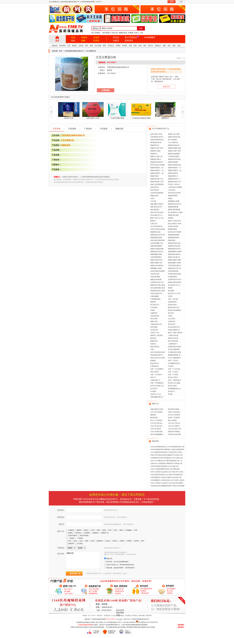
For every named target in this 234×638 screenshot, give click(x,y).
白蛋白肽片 (154, 223)
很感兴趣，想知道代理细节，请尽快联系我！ (121, 568)
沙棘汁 (152, 349)
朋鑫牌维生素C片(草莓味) (158, 181)
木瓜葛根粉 (154, 307)
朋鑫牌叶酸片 (154, 176)
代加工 (136, 33)
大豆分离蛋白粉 (67, 140)
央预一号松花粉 (173, 299)
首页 (57, 41)
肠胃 (91, 45)
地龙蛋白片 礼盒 (155, 394)
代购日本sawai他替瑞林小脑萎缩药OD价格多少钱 (166, 463)
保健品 (84, 37)
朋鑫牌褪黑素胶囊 (156, 246)
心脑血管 (54, 45)
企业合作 (114, 615)
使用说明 (107, 615)
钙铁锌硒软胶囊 (173, 271)
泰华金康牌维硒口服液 (157, 288)
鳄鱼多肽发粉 (172, 305)
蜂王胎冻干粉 (154, 305)
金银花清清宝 (154, 187)
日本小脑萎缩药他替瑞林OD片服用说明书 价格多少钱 (167, 452)
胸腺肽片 (153, 221)
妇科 (86, 45)
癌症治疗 (115, 33)
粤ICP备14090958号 (129, 622)
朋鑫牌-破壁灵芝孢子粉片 (158, 260)
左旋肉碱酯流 (154, 296)
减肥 (164, 45)
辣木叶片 (153, 377)
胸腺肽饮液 (154, 341)
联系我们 (135, 615)
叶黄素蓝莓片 (154, 366)
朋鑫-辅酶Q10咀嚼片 (157, 204)
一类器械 (71, 538)
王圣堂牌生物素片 (174, 156)
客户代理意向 (131, 37)
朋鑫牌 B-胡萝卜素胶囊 (157, 156)
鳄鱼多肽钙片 (154, 363)
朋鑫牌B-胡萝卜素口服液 (158, 148)
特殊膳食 (87, 533)
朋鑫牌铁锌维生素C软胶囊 (176, 246)
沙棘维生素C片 (155, 380)
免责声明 (149, 615)
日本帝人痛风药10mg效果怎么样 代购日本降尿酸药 (166, 483)
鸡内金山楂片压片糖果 (157, 358)
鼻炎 (174, 45)
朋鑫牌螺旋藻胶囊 (156, 237)
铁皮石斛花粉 (154, 190)
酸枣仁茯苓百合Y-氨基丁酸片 (159, 218)
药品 (73, 37)
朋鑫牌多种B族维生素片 (158, 162)
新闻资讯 (129, 41)
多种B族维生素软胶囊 (157, 240)
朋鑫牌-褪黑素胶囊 (174, 209)
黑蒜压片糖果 (172, 386)
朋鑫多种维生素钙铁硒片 (176, 282)
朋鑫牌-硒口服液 (173, 215)
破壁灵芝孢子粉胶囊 (174, 232)
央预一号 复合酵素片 (157, 369)
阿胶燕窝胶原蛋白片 (156, 355)
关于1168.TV (92, 615)
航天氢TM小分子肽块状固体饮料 (178, 293)
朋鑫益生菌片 (154, 195)
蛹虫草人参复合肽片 (174, 221)
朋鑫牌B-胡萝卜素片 (174, 151)
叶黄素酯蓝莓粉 (155, 299)
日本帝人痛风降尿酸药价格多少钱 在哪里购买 (165, 469)
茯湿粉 (170, 296)
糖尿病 (74, 45)
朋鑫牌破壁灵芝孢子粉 (157, 235)
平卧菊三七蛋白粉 (174, 184)
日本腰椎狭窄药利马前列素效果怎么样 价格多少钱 (166, 458)
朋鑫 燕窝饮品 (154, 346)
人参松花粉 (171, 190)
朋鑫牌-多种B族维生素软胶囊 (159, 265)
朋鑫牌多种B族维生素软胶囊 (177, 254)
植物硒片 (153, 360)
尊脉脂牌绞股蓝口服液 (157, 291)
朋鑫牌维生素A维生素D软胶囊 (178, 243)
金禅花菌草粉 (172, 302)
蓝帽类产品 (105, 533)
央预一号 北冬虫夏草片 (175, 369)
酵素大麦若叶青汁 (174, 307)
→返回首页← (180, 627)
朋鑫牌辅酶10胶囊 (156, 254)
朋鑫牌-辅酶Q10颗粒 (174, 260)
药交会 (116, 37)
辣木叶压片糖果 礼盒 (157, 386)
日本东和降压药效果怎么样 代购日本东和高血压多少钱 (168, 474)
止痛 (141, 33)
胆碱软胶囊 (171, 240)
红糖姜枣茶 (154, 313)
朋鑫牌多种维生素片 (174, 159)
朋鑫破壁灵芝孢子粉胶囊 (176, 204)
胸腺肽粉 (153, 302)
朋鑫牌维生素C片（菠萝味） (177, 179)
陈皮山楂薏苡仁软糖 (174, 223)
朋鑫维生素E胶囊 (155, 279)
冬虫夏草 (153, 391)
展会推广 (100, 615)
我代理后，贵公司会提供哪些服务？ (118, 562)
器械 (83, 41)
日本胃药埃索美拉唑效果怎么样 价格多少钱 (164, 466)
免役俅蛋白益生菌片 (174, 193)
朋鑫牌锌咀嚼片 (173, 173)
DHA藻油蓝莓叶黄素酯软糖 (159, 226)
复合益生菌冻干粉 (174, 327)
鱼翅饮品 (153, 344)
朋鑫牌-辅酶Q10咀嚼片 (157, 263)
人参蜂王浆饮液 (173, 335)
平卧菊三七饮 (154, 332)
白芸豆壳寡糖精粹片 (174, 358)
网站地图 (142, 615)
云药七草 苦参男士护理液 (176, 426)
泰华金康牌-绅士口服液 (157, 215)
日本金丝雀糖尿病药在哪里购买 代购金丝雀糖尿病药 (167, 449)
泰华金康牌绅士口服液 (175, 212)
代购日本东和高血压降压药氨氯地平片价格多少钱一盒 (167, 455)
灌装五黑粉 (154, 318)
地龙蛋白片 (171, 391)
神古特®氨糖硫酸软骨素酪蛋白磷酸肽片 (163, 434)
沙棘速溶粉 (171, 321)
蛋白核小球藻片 (173, 377)
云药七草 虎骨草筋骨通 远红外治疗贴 (180, 415)
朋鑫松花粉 (154, 321)
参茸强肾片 (106, 33)
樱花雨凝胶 (154, 417)
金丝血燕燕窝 (154, 316)
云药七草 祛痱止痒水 (174, 429)
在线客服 (128, 615)
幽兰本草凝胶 (172, 420)
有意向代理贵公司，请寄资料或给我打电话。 (121, 565)
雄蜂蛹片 (171, 218)
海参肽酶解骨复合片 (174, 388)
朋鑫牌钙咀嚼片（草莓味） (159, 167)
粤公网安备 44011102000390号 (148, 622)
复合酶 (170, 394)
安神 (130, 45)
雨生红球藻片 (154, 372)
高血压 (86, 530)
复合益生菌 (154, 330)
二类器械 (80, 538)
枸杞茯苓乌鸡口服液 (156, 212)
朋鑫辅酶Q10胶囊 (173, 201)
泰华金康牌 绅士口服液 (175, 285)
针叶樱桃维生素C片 (174, 363)
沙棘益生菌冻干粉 (156, 324)
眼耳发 (150, 45)
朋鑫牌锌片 (154, 154)
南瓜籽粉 (171, 313)
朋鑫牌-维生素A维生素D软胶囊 (178, 257)
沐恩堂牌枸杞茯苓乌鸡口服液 (159, 137)
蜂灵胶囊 (171, 291)
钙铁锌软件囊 (154, 274)
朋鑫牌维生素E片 (155, 159)
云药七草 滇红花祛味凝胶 (158, 423)
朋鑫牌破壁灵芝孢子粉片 (176, 249)
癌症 (115, 530)
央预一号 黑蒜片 (173, 360)
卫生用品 (80, 543)
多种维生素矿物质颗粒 (157, 271)
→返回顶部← (180, 625)
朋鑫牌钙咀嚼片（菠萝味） (159, 173)
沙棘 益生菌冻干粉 (156, 293)
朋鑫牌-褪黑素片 (173, 162)
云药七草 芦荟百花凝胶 (175, 423)
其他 (178, 45)
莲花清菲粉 (171, 324)
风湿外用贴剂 (72, 535)
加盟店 (116, 41)
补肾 (68, 45)
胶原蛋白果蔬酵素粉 (174, 310)
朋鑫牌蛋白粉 (154, 145)
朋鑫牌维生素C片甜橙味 (158, 179)
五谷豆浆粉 (171, 318)
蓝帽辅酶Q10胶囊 (156, 268)
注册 (181, 2)
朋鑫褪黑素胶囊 (173, 207)
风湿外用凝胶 (84, 535)
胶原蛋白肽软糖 (173, 226)
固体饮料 (71, 543)
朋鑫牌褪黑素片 (173, 195)
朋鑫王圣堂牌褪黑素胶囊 (158, 184)
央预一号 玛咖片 (173, 374)
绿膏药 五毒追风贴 (174, 412)
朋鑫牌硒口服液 (155, 232)
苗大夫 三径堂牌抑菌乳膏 (158, 420)
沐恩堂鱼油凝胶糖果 (156, 193)
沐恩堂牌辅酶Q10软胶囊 (158, 243)
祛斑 (135, 45)
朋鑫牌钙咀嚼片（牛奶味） (176, 167)
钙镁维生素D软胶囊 (174, 274)
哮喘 (104, 45)
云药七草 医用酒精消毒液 (158, 412)
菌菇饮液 (153, 338)
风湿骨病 (62, 45)
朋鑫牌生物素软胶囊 (156, 249)
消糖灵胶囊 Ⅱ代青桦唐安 (158, 409)
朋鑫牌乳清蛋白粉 (174, 145)
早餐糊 (152, 310)
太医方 (152, 198)
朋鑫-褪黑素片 (155, 209)
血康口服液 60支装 (156, 134)
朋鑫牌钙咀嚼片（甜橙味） (176, 170)
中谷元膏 (153, 201)
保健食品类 (65, 145)
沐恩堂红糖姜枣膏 (174, 349)
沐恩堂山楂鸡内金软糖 (157, 229)
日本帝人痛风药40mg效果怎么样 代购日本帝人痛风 (166, 472)
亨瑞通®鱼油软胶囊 (174, 434)
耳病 (135, 530)
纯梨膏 (170, 198)
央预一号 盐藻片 (173, 372)
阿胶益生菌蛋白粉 (174, 330)
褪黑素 (170, 288)
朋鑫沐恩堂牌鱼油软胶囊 (176, 165)
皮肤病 (81, 45)
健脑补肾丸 (123, 33)
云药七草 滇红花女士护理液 (159, 426)
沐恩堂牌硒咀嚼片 (156, 257)
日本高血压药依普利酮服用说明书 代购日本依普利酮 (167, 486)
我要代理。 (110, 558)
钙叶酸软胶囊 (172, 277)
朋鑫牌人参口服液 (174, 134)
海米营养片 (154, 388)
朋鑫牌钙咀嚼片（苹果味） (159, 170)
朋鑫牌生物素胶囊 (174, 154)
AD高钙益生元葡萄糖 (175, 187)
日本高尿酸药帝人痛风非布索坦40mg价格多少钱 (165, 477)
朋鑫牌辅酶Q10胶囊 (174, 263)
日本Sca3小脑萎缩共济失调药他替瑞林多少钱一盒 (166, 460)
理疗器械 (98, 45)
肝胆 (140, 45)
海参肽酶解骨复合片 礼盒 (158, 397)
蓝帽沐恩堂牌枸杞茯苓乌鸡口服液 (161, 140)
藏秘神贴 (153, 415)
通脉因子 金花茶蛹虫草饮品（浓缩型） (163, 335)
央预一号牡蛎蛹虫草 (156, 383)
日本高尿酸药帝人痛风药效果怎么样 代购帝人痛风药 (167, 480)
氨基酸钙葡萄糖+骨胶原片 (176, 355)
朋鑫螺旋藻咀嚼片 (174, 237)
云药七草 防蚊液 (155, 429)
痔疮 (169, 45)
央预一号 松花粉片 (156, 374)
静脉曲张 (100, 541)
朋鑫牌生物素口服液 (174, 148)
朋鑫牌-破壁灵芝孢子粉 (175, 137)
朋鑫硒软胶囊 (172, 229)
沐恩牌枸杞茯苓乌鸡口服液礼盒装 (179, 279)
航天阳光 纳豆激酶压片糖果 (177, 383)
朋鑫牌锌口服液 (155, 151)
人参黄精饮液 (172, 344)
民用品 (96, 41)
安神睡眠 (129, 530)
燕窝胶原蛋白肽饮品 (174, 346)
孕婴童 (118, 45)
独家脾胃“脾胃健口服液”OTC (177, 431)
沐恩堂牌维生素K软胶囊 (176, 265)
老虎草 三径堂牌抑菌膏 (175, 417)
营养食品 (111, 45)
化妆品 (96, 37)
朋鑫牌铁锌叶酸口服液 (157, 285)
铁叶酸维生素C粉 (155, 142)
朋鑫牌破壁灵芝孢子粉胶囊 (159, 251)
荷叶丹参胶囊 (172, 140)
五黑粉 (170, 316)
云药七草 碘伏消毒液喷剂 (158, 431)
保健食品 (158, 45)
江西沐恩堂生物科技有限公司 (73, 51)
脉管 (144, 45)
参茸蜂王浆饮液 (173, 338)
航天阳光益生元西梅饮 (157, 165)
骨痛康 (130, 33)
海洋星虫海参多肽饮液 (157, 352)
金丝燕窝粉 (154, 327)
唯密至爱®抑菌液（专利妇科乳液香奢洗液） (182, 409)
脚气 (142, 541)
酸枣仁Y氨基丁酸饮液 (175, 332)
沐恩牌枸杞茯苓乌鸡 (156, 282)
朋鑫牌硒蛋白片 (173, 176)
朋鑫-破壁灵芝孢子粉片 (157, 207)
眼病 (121, 530)
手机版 (84, 615)
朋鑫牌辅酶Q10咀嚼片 (175, 251)
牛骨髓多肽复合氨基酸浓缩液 (177, 352)
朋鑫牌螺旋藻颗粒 (174, 235)
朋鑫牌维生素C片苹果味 (176, 181)
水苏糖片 (171, 366)
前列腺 (124, 45)
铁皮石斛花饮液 (173, 341)
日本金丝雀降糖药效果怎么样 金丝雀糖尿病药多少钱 (167, 446)
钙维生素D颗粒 (155, 277)
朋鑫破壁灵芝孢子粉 (174, 268)
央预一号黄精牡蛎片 (174, 380)
